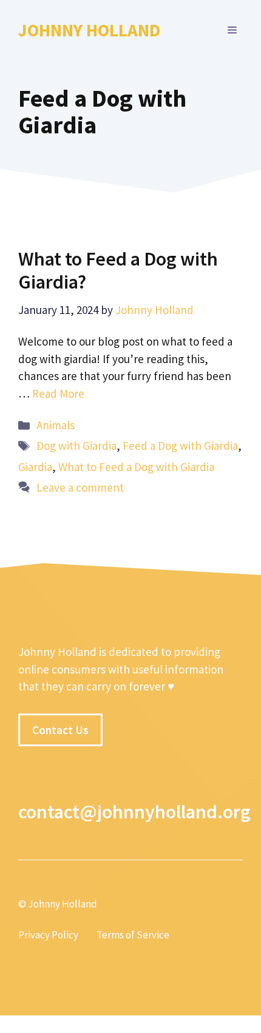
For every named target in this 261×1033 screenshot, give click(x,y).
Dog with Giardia (76, 445)
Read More (58, 393)
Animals (55, 425)
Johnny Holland (89, 30)
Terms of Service (133, 934)
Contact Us (60, 730)
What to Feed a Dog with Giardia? (118, 270)
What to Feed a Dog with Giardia (136, 467)
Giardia (35, 467)
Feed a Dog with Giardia (180, 445)
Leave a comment (80, 487)
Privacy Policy (48, 934)
